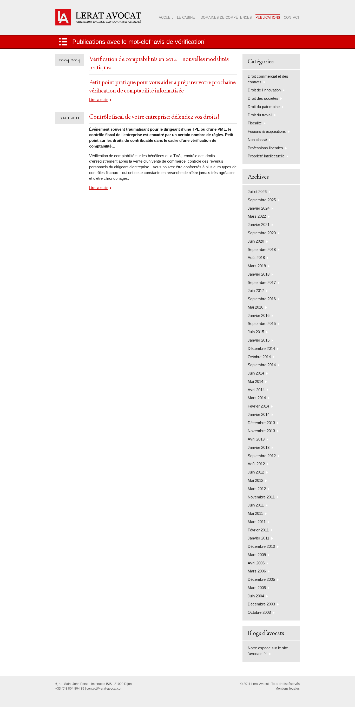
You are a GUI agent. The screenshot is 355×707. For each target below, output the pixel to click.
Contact (292, 17)
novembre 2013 (261, 431)
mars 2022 (257, 216)
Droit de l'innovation (264, 90)
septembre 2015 (262, 323)
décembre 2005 (261, 579)
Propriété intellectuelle (266, 156)
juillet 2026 (257, 191)
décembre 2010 (261, 546)
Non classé (257, 139)
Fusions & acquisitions (267, 131)
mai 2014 (255, 381)
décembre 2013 (261, 423)
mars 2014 (257, 398)
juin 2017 (256, 290)
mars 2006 (257, 571)
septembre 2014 (262, 365)
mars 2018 (257, 266)
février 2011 (258, 530)
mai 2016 (255, 307)
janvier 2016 (258, 315)
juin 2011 (256, 505)
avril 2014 (256, 390)
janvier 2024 (258, 208)
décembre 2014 (261, 348)
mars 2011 (257, 521)
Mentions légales (287, 688)
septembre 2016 (262, 299)
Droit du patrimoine (264, 106)
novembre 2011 (261, 497)
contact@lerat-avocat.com (105, 688)
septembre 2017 (262, 282)
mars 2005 (257, 587)
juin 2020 (256, 241)
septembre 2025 (262, 200)
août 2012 (256, 464)
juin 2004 (256, 596)
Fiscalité (255, 123)
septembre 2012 (262, 455)
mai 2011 (255, 513)
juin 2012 (256, 472)
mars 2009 (257, 554)
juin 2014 (256, 373)
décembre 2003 (261, 604)
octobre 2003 (259, 612)
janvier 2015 (258, 340)
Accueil (166, 17)
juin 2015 (256, 332)
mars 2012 (257, 488)
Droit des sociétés (263, 98)
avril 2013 (256, 439)
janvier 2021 (258, 224)
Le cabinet (187, 17)
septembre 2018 (262, 249)
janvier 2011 (258, 538)
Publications (267, 17)
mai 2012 (255, 480)
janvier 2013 (258, 447)
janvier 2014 (258, 414)
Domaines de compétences (226, 17)
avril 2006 (256, 563)
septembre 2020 (262, 233)
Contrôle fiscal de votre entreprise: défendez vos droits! (154, 117)
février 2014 (258, 406)
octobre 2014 (259, 357)
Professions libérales (265, 148)
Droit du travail (260, 115)
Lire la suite (98, 99)
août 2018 (256, 257)
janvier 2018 (258, 274)
